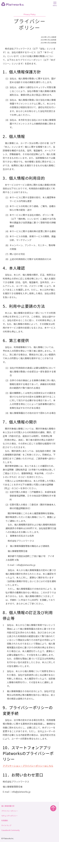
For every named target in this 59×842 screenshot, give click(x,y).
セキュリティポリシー (9, 815)
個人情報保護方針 (8, 806)
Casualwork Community (10, 830)
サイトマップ (6, 825)
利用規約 (4, 820)
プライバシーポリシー (9, 811)
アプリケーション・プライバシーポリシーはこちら (28, 765)
